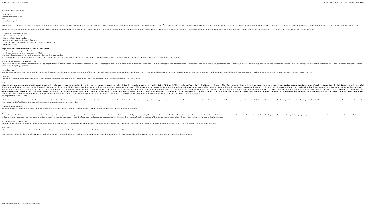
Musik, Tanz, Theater (331, 3)
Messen (351, 3)
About (18, 3)
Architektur (343, 3)
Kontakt (25, 3)
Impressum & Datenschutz (21, 197)
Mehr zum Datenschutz (32, 203)
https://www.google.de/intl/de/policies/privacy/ (201, 123)
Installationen (360, 3)
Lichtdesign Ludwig (8, 3)
